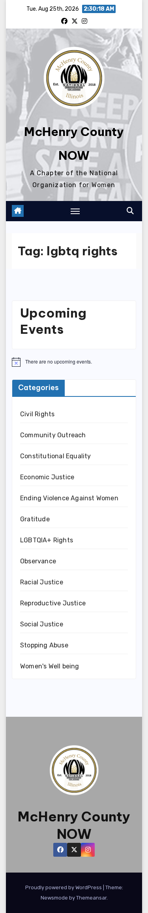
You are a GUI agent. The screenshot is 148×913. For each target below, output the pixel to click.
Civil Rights (37, 414)
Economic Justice (47, 477)
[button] (130, 211)
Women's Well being (49, 666)
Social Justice (41, 624)
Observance (38, 561)
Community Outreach (53, 435)
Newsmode (54, 898)
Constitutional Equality (55, 456)
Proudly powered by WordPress (64, 887)
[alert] (74, 362)
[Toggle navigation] (75, 210)
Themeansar (91, 898)
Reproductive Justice (53, 603)
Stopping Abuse (44, 645)
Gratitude (35, 519)
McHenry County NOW (74, 825)
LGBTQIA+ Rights (46, 540)
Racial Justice (41, 582)
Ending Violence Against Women (69, 498)
